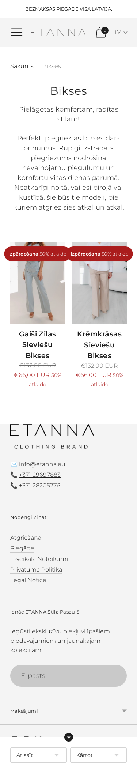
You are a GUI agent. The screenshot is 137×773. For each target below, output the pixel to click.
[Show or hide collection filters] (68, 737)
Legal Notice (28, 580)
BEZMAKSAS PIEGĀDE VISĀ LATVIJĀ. (68, 9)
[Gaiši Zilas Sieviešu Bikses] (37, 283)
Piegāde (22, 548)
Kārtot (84, 755)
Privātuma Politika (36, 569)
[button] (121, 32)
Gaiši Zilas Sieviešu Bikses (37, 345)
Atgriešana (25, 537)
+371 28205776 (39, 485)
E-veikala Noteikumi (39, 558)
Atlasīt (24, 755)
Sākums (22, 65)
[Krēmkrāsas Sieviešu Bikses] (99, 283)
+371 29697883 (40, 474)
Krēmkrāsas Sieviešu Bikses (99, 345)
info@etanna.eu (42, 464)
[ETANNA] (58, 32)
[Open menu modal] (17, 32)
